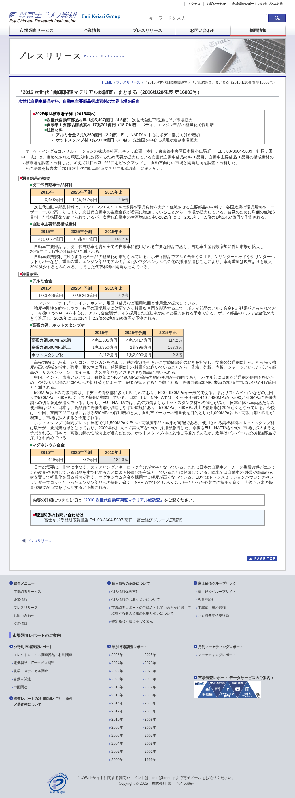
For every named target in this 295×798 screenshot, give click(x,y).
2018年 (117, 687)
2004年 (117, 744)
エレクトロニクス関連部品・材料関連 (43, 655)
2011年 (150, 711)
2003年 (150, 744)
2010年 (117, 719)
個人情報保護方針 (125, 592)
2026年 (117, 655)
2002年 (117, 752)
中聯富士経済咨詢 (212, 608)
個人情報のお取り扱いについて (135, 600)
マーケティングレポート (217, 655)
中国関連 (20, 687)
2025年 (150, 655)
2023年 (150, 663)
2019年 (150, 679)
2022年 (117, 671)
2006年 (117, 735)
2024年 (117, 663)
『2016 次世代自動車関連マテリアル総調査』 (122, 500)
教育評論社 (206, 600)
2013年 (150, 703)
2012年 (117, 711)
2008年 (117, 727)
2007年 (150, 727)
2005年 (150, 735)
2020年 (117, 679)
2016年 (117, 695)
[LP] (227, 696)
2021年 (150, 671)
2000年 (117, 760)
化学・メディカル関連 (31, 671)
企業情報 (92, 30)
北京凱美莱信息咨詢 (213, 616)
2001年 (150, 752)
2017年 (150, 687)
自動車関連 (22, 679)
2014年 (117, 703)
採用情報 (258, 30)
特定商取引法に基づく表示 (132, 621)
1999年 (150, 760)
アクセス (194, 3)
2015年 (150, 695)
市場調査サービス (37, 30)
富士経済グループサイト (217, 592)
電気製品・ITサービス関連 (34, 663)
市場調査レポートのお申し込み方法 (257, 3)
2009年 (150, 719)
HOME (107, 82)
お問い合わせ (216, 3)
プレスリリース (147, 30)
